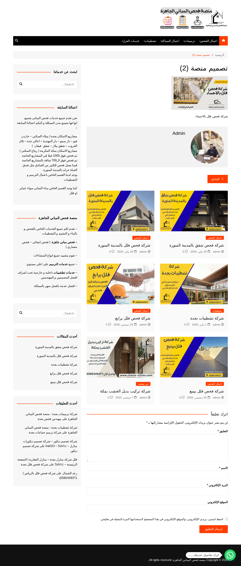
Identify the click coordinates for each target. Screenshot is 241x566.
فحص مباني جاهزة (63, 242)
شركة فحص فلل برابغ (132, 318)
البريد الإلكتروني (217, 485)
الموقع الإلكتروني (217, 502)
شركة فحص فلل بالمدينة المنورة (124, 245)
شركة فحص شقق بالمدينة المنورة (196, 245)
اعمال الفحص (208, 40)
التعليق (223, 431)
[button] (230, 555)
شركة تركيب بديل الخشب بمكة (125, 391)
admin (216, 251)
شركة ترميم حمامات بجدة (45, 432)
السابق (215, 179)
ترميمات (189, 40)
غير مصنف (143, 383)
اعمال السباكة (170, 40)
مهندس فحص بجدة (49, 418)
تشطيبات (150, 40)
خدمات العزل (131, 40)
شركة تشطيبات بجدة (207, 318)
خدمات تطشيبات (64, 272)
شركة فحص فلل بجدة (34, 464)
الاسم (223, 468)
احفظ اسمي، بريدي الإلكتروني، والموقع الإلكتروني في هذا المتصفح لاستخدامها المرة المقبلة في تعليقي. (161, 519)
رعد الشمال (69, 473)
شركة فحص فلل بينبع (207, 391)
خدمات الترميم (58, 264)
